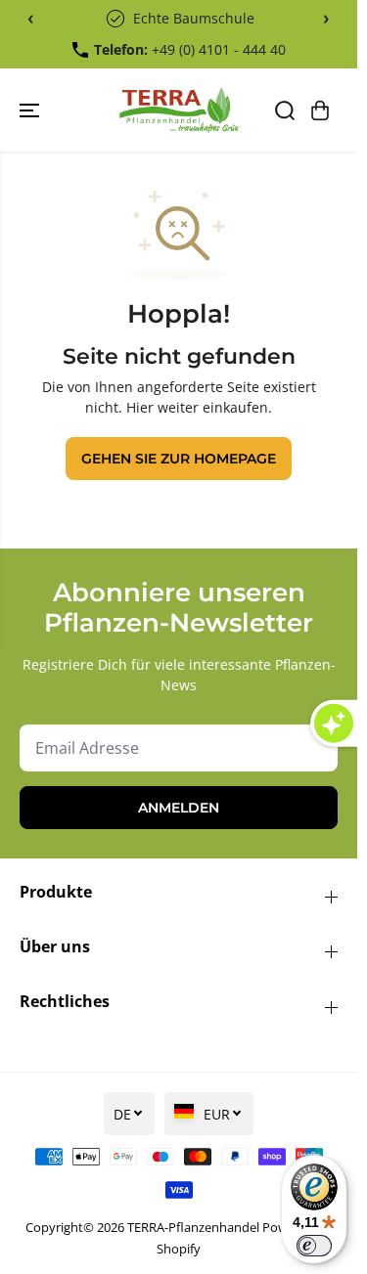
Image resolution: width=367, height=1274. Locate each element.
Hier (140, 407)
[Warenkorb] (320, 110)
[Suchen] (284, 110)
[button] (31, 110)
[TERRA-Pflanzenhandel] (178, 110)
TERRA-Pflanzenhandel (193, 1227)
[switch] (314, 1245)
